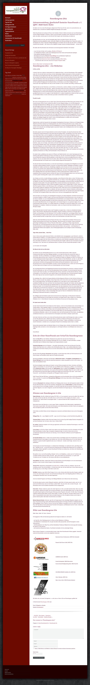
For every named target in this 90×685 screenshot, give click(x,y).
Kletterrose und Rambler (12, 75)
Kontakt (6, 670)
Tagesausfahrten (9, 31)
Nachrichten (8, 40)
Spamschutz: (35, 652)
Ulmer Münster (47, 57)
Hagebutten (19, 85)
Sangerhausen (7, 95)
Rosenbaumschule (11, 92)
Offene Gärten (63, 58)
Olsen (6, 75)
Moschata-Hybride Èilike (22, 78)
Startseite (7, 18)
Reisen (7, 33)
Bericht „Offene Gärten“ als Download (43, 64)
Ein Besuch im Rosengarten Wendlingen (13, 67)
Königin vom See (8, 78)
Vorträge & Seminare (10, 27)
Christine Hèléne (19, 75)
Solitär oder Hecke (8, 87)
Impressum (7, 669)
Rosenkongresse (40, 607)
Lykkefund (19, 77)
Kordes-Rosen (56, 465)
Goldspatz (11, 85)
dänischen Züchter (8, 90)
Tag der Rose (8, 22)
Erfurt (17, 78)
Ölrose (10, 88)
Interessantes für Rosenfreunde (13, 38)
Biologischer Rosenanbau (10, 55)
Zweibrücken (14, 77)
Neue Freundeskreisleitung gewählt (12, 65)
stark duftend (13, 78)
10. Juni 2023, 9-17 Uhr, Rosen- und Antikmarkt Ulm (15, 57)
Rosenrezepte (8, 80)
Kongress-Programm (58, 60)
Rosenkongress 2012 (45, 601)
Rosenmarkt (16, 94)
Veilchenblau (16, 82)
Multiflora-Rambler (22, 88)
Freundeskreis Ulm (9, 52)
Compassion (17, 92)
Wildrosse (7, 88)
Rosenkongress (9, 82)
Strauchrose (19, 90)
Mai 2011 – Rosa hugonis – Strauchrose (41, 615)
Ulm (12, 90)
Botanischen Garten (46, 58)
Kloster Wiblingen (53, 55)
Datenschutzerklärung (9, 674)
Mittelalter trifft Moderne (57, 51)
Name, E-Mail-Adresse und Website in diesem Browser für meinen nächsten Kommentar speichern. (55, 648)
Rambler (25, 82)
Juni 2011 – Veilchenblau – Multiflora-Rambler (43, 617)
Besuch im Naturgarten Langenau (12, 62)
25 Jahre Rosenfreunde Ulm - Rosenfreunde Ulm (47, 623)
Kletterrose (17, 80)
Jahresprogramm (9, 20)
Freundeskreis (21, 82)
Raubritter (25, 87)
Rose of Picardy (24, 85)
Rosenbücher (8, 36)
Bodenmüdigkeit (23, 77)
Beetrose (21, 92)
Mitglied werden (8, 672)
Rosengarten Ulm (9, 24)
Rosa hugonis (14, 87)
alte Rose (15, 85)
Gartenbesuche (9, 29)
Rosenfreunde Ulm (20, 87)
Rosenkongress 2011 (15, 88)
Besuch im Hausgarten (9, 60)
